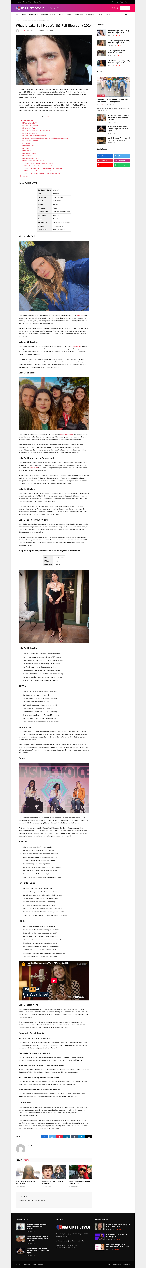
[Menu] (17, 14)
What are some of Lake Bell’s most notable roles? (43, 168)
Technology (78, 14)
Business (89, 14)
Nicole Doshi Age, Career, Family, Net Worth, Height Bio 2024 (118, 31)
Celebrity (32, 14)
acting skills (77, 346)
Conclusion (24, 176)
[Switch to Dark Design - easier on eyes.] (129, 14)
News (69, 14)
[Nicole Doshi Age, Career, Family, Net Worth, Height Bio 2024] (101, 33)
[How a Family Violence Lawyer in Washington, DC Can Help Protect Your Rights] (101, 117)
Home (19, 2)
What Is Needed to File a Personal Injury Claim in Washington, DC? (119, 139)
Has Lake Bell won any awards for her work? (41, 171)
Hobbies (26, 151)
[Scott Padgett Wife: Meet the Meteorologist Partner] (101, 53)
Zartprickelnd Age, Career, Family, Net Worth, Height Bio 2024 (119, 42)
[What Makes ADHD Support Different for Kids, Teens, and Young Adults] (113, 87)
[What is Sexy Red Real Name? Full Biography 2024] (80, 1172)
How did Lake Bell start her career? (38, 163)
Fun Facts (27, 156)
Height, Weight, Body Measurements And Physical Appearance (45, 138)
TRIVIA (26, 143)
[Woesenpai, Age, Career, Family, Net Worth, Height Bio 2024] (99, 1226)
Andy (23, 30)
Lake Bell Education (30, 125)
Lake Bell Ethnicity (30, 141)
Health (61, 14)
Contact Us (37, 2)
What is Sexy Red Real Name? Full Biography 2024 (79, 1182)
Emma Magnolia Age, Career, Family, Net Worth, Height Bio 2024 (117, 1246)
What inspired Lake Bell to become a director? (42, 173)
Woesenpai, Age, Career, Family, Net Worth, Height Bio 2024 (118, 1225)
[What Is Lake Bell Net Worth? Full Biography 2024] (54, 60)
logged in (30, 1200)
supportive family (66, 434)
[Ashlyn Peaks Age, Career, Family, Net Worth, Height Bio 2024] (101, 63)
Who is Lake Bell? (29, 123)
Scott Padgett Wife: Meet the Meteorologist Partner (117, 52)
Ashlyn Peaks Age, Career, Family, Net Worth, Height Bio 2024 (119, 62)
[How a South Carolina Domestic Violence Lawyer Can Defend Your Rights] (101, 129)
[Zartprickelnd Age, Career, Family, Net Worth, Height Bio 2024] (101, 43)
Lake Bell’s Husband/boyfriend (34, 135)
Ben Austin (101, 104)
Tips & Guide (101, 95)
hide (47, 116)
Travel (100, 14)
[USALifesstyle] (30, 8)
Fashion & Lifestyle (48, 14)
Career (26, 148)
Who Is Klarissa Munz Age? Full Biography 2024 (52, 1182)
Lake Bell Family (29, 128)
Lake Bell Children (30, 133)
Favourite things (29, 153)
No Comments (41, 30)
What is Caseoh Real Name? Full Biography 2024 (116, 1235)
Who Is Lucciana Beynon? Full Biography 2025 (25, 1182)
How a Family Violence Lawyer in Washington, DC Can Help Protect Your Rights (118, 117)
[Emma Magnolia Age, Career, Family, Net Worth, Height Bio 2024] (99, 1247)
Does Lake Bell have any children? (38, 166)
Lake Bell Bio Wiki (27, 120)
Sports (108, 14)
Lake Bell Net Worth (30, 158)
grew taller (33, 468)
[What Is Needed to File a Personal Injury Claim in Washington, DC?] (101, 140)
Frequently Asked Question (33, 161)
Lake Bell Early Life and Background (36, 130)
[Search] (126, 14)
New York (80, 315)
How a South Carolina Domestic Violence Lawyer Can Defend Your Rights (119, 128)
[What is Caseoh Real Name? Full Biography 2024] (99, 1237)
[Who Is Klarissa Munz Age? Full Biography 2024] (54, 1172)
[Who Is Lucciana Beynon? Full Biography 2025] (28, 1172)
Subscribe (125, 8)
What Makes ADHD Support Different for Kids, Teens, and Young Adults (113, 100)
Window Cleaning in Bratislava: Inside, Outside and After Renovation (37, 1226)
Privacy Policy (27, 2)
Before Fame (28, 145)
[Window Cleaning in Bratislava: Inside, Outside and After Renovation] (20, 1226)
